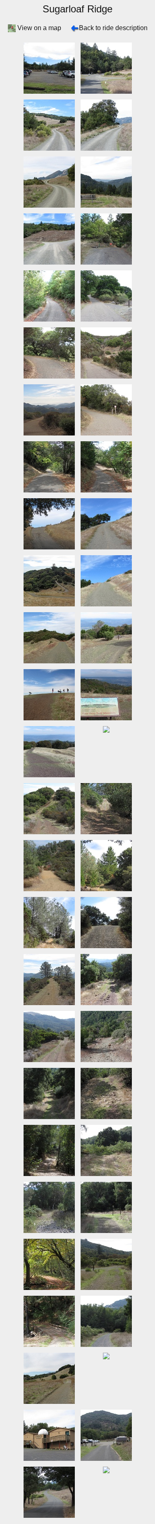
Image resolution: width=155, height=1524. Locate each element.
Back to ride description (113, 27)
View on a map (39, 27)
